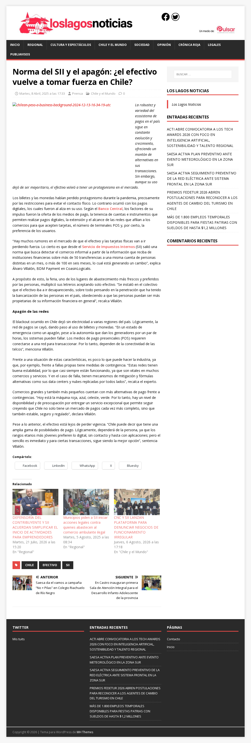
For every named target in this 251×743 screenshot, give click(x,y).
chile (29, 565)
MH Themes (85, 732)
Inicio (15, 45)
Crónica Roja (189, 45)
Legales (214, 45)
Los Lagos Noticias (188, 90)
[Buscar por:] (203, 74)
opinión (164, 45)
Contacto (173, 639)
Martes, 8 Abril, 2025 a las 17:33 (42, 93)
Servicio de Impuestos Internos (108, 246)
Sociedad (142, 45)
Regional (35, 45)
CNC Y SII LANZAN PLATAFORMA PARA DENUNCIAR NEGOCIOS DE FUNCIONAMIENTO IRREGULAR (136, 527)
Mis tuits (19, 639)
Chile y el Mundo (113, 45)
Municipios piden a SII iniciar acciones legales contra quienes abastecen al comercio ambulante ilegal (85, 524)
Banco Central (110, 208)
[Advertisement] (202, 287)
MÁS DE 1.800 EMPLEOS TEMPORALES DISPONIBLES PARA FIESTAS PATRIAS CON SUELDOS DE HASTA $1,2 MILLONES (202, 222)
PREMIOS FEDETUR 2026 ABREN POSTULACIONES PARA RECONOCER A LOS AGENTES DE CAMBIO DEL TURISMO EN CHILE (125, 693)
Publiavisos (20, 54)
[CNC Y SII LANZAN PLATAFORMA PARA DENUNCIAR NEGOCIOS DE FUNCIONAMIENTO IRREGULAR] (137, 502)
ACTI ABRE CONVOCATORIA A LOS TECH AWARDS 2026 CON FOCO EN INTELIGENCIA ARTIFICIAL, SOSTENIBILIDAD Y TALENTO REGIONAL (125, 644)
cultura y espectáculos (70, 45)
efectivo (50, 565)
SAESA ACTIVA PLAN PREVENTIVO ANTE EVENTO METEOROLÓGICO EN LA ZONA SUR (200, 159)
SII (68, 565)
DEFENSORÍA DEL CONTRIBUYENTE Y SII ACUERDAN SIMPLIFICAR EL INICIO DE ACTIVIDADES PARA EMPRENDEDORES (35, 527)
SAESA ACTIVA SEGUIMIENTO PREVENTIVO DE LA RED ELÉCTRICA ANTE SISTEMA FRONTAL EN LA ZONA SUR (201, 178)
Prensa (77, 93)
